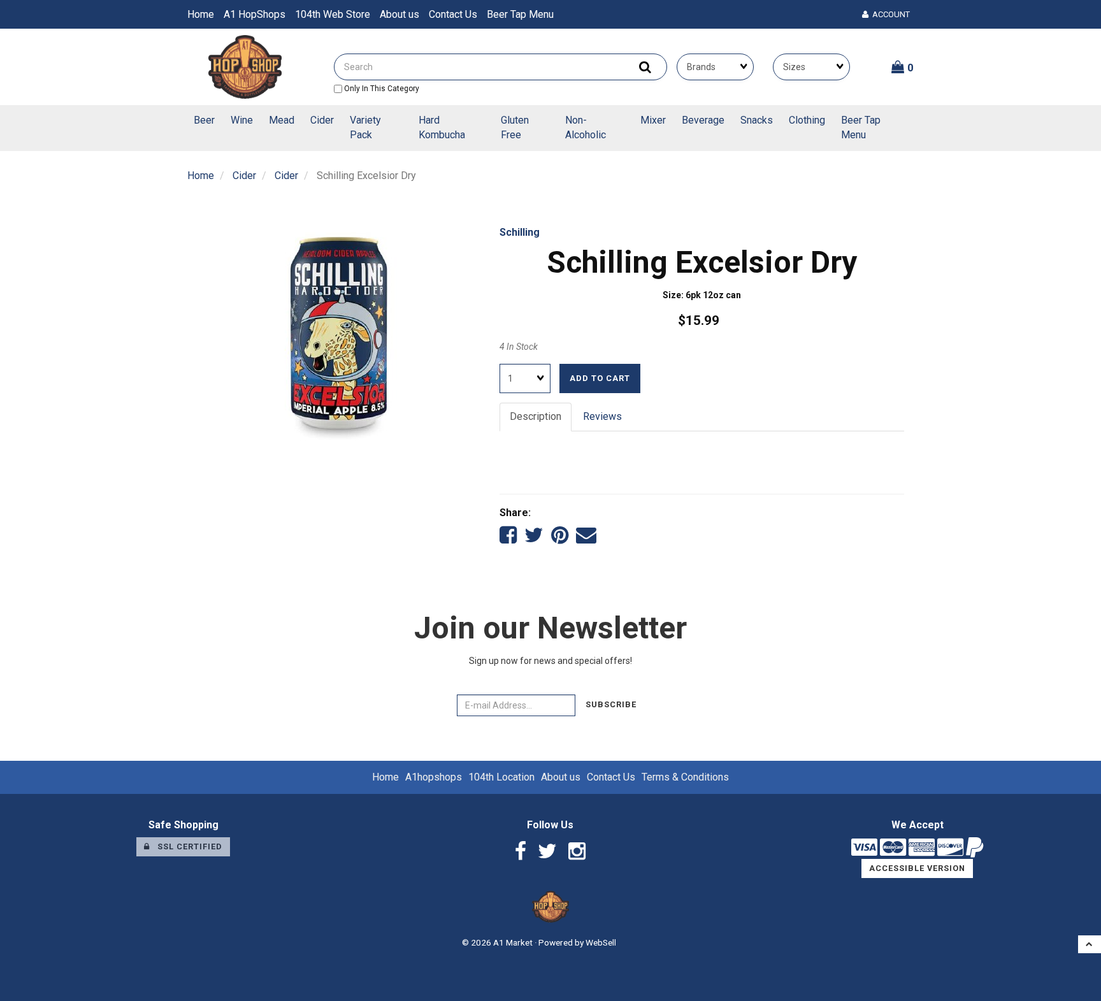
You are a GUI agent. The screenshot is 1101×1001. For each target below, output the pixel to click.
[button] (902, 67)
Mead (281, 120)
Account (889, 14)
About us (399, 14)
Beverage (703, 120)
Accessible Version (917, 868)
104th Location (501, 777)
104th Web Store (332, 14)
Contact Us (453, 14)
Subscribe (611, 704)
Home (200, 14)
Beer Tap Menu (520, 14)
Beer (204, 120)
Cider (322, 120)
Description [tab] (535, 416)
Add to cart (600, 378)
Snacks (756, 120)
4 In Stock (519, 347)
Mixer (653, 120)
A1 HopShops (254, 14)
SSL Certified (186, 846)
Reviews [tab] (602, 416)
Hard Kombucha (442, 127)
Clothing (807, 120)
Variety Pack (365, 127)
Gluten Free (515, 127)
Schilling (520, 232)
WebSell (601, 942)
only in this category (380, 88)
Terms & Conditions (685, 777)
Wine (242, 120)
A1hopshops (433, 777)
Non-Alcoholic (585, 127)
